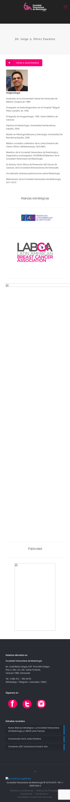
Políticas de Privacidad (47, 790)
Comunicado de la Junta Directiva (24, 738)
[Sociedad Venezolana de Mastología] (35, 7)
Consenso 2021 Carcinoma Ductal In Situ (28, 746)
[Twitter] (27, 708)
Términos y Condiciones (21, 790)
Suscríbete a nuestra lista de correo (35, 797)
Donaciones (26, 794)
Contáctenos (41, 794)
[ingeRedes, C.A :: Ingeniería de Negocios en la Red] (18, 778)
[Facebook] (12, 708)
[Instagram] (41, 708)
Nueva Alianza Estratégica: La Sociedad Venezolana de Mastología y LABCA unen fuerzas (33, 729)
